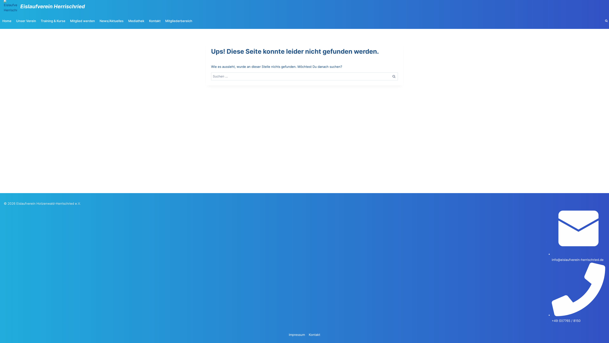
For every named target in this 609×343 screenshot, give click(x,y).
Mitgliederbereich (178, 21)
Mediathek (136, 21)
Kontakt (154, 21)
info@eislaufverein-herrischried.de (578, 260)
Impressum (297, 335)
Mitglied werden (82, 21)
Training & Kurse (53, 21)
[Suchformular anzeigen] (606, 21)
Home (6, 21)
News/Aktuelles (112, 21)
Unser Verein (26, 21)
